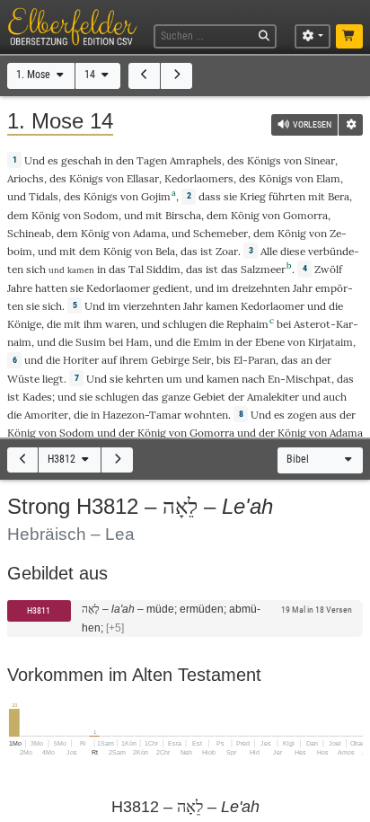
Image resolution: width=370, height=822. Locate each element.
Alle (269, 251)
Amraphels (196, 160)
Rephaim (247, 324)
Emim (207, 342)
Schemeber (220, 233)
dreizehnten (261, 288)
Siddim (163, 269)
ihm (93, 324)
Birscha (183, 215)
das (189, 251)
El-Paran (254, 360)
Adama (149, 233)
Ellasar (143, 178)
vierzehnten (152, 306)
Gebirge (170, 360)
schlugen (185, 324)
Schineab (29, 233)
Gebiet (209, 396)
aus (328, 414)
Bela (165, 251)
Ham (137, 342)
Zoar (227, 251)
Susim (90, 342)
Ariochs (25, 178)
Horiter (81, 360)
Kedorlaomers (198, 178)
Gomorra (305, 215)
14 (91, 74)
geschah (81, 160)
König (45, 215)
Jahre (19, 288)
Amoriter (46, 414)
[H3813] (117, 460)
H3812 (63, 459)
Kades (37, 396)
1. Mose (34, 74)
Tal (136, 269)
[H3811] (23, 460)
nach (253, 378)
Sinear (319, 160)
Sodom (101, 215)
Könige (24, 324)
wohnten (206, 414)
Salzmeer (263, 269)
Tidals (43, 196)
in (101, 269)
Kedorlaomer (118, 288)
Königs (264, 160)
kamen (222, 306)
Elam (328, 178)
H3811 (38, 610)
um (174, 378)
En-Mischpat (299, 378)
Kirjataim (330, 342)
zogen (302, 414)
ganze (176, 396)
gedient (171, 288)
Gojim (156, 196)
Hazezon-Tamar (141, 414)
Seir (201, 360)
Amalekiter (273, 396)
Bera (338, 196)
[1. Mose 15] (176, 76)
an (307, 360)
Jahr (303, 288)
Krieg (253, 196)
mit (316, 196)
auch (335, 396)
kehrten (144, 378)
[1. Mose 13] (144, 76)
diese (292, 251)
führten (287, 196)
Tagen (152, 160)
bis (223, 360)
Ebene (270, 342)
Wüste (23, 378)
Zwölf (328, 269)
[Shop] (350, 36)
